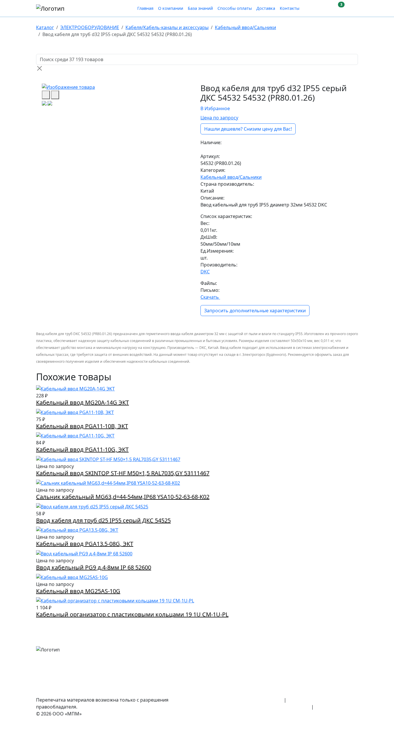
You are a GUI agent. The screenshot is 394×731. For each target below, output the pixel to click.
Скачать (210, 297)
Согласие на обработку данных (323, 700)
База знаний (200, 8)
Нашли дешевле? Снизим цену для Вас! (248, 129)
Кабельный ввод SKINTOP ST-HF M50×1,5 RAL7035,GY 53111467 (122, 473)
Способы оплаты (234, 8)
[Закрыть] (39, 68)
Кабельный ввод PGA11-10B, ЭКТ (82, 426)
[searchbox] (197, 59)
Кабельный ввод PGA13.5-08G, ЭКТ (84, 544)
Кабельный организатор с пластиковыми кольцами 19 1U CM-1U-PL (132, 614)
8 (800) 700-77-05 (339, 660)
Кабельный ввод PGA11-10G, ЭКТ (82, 449)
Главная (145, 8)
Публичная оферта (336, 707)
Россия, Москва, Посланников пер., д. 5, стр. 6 (306, 649)
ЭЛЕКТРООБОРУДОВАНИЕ (89, 27)
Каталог (45, 27)
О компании (170, 8)
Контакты (289, 8)
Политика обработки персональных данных (260, 707)
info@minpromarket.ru (332, 672)
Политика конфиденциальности (246, 700)
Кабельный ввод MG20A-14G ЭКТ (82, 402)
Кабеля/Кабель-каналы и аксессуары (167, 27)
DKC (205, 271)
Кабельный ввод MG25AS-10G (78, 591)
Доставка (265, 8)
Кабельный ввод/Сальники (245, 27)
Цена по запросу (219, 117)
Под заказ (211, 149)
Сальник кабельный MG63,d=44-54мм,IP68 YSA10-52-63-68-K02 (122, 497)
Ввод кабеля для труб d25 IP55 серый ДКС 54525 (103, 520)
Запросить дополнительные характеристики (255, 310)
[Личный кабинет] (312, 8)
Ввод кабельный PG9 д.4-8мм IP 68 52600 (93, 567)
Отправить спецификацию (327, 684)
